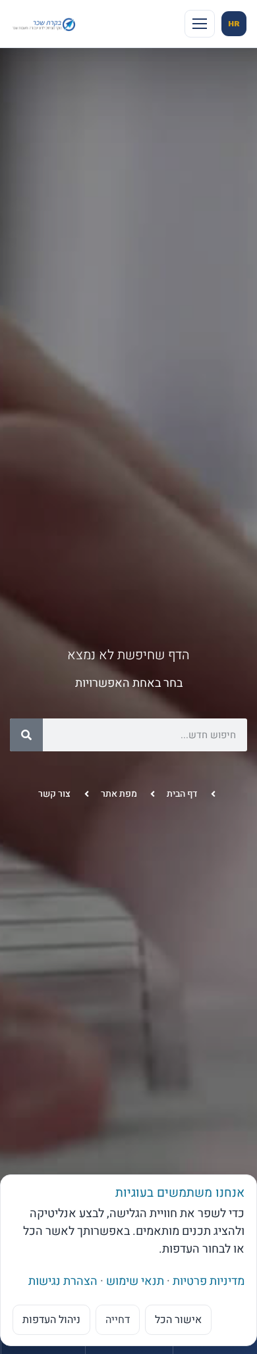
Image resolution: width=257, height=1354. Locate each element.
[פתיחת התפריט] (200, 24)
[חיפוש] (26, 734)
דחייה (117, 1320)
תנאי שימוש (135, 1281)
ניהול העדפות (51, 1320)
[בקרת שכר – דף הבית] (45, 23)
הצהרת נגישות (63, 1281)
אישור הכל (178, 1320)
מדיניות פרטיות (208, 1281)
